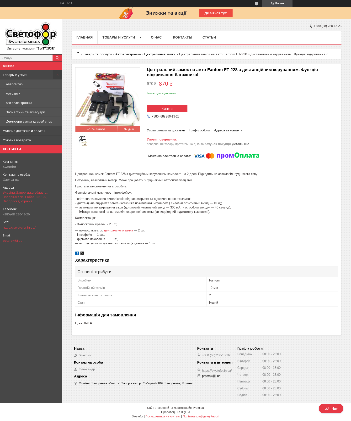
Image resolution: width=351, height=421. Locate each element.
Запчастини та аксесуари (25, 112)
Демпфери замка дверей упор (29, 121)
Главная (84, 37)
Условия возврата (17, 140)
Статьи (209, 37)
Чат (335, 408)
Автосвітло (14, 84)
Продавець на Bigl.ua (175, 412)
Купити (167, 108)
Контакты (182, 37)
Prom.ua (198, 408)
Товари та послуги (97, 54)
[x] (82, 254)
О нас (156, 37)
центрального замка (118, 230)
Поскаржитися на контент (163, 416)
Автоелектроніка (19, 103)
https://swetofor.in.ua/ (19, 227)
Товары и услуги (15, 75)
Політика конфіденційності (201, 416)
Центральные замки (160, 54)
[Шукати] (57, 58)
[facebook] (77, 254)
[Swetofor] (31, 34)
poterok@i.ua (12, 240)
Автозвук (13, 93)
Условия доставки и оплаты (24, 131)
